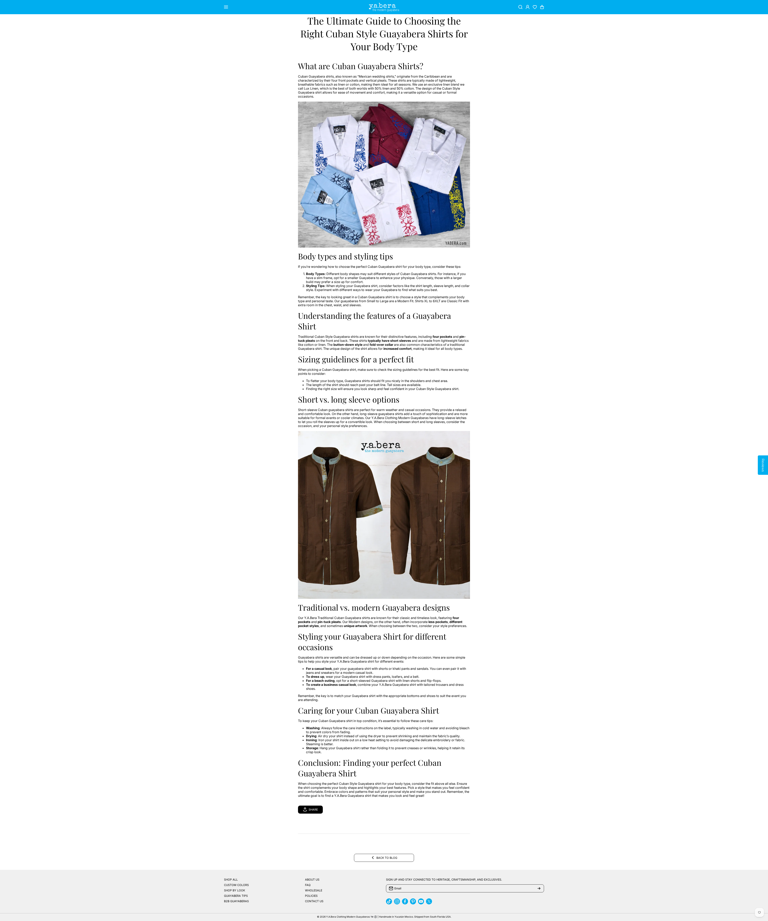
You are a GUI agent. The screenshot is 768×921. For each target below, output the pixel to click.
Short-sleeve (307, 410)
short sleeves (400, 341)
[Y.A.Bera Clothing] (384, 7)
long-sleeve (368, 414)
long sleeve (350, 399)
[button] (542, 7)
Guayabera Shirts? (390, 66)
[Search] (520, 7)
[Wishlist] (535, 7)
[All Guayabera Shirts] (384, 174)
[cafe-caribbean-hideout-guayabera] (384, 515)
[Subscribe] (539, 888)
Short (308, 399)
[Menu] (226, 7)
